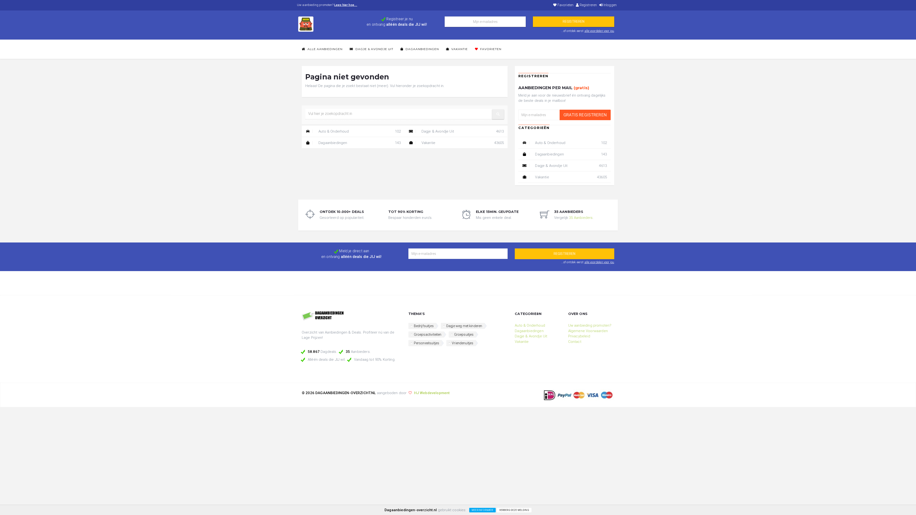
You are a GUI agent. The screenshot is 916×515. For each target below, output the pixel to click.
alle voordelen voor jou (599, 31)
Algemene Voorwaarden (588, 331)
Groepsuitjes (464, 334)
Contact (574, 342)
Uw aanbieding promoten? (590, 325)
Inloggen (610, 5)
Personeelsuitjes (426, 343)
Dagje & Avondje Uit (373, 49)
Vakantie (459, 49)
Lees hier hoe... (345, 5)
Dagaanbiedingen (422, 49)
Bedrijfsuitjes (424, 326)
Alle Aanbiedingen (325, 49)
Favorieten (565, 5)
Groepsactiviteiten (428, 334)
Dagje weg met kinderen (464, 326)
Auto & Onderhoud (359, 131)
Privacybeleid (579, 336)
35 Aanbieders (581, 218)
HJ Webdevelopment (432, 393)
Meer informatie (482, 510)
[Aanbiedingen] (351, 316)
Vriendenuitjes (462, 343)
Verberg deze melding (514, 510)
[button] (498, 114)
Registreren (588, 5)
